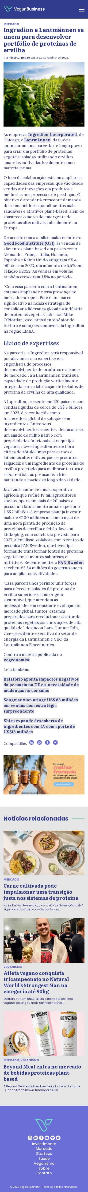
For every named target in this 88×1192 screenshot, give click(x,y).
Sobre (44, 1168)
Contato (44, 1173)
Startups (44, 1153)
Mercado (11, 24)
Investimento (44, 1144)
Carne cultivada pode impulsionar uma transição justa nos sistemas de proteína (41, 891)
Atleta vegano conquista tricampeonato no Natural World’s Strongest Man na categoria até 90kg (36, 982)
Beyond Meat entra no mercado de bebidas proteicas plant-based (42, 1072)
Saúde (44, 1158)
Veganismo (13, 967)
